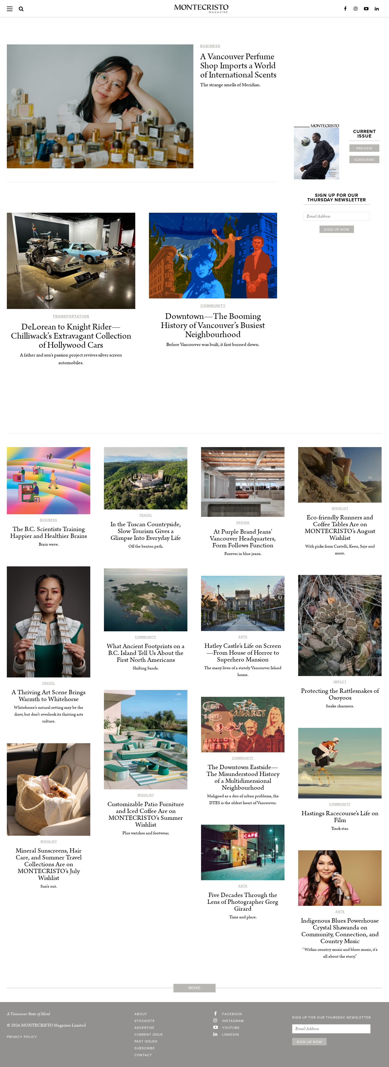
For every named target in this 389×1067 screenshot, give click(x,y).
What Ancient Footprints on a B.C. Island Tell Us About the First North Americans (146, 653)
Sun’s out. (48, 886)
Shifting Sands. (146, 668)
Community (213, 306)
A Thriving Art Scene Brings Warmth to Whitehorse (48, 696)
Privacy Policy (22, 1037)
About (140, 1014)
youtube (231, 1028)
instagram (233, 1021)
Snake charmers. (340, 706)
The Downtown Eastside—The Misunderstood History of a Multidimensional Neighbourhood (242, 777)
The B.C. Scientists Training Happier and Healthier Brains (48, 533)
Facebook (345, 8)
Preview (364, 148)
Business (210, 46)
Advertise (144, 1028)
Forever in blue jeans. (242, 554)
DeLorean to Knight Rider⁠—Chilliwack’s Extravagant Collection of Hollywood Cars (71, 336)
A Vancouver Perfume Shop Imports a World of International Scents (238, 66)
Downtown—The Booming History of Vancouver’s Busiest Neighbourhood (213, 325)
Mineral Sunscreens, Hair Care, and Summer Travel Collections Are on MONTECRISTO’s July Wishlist (49, 864)
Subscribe (364, 160)
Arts (242, 637)
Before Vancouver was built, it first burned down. (212, 344)
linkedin (230, 1035)
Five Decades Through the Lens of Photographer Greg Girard (242, 902)
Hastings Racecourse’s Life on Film (340, 817)
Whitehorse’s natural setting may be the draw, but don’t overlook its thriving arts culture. (48, 714)
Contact (143, 1055)
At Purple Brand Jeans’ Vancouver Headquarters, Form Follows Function (243, 538)
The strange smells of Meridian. (230, 84)
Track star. (340, 829)
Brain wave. (49, 544)
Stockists (144, 1021)
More (195, 988)
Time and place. (243, 917)
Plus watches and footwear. (145, 833)
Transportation (71, 316)
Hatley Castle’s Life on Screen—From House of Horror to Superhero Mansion (242, 652)
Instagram (355, 8)
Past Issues (145, 1041)
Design (242, 523)
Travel (145, 515)
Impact (340, 682)
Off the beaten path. (145, 546)
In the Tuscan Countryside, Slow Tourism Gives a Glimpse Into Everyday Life (145, 531)
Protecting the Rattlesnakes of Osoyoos (340, 694)
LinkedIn (376, 8)
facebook (232, 1014)
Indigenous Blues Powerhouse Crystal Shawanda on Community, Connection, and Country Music (340, 931)
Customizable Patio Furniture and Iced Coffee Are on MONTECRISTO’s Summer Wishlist (145, 815)
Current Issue (148, 1035)
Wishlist (340, 508)
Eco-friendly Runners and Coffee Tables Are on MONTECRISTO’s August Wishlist (340, 528)
